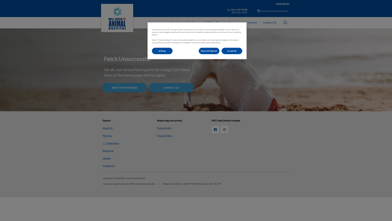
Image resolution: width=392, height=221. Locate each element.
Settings (162, 51)
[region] (197, 40)
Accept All (231, 51)
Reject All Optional (209, 51)
